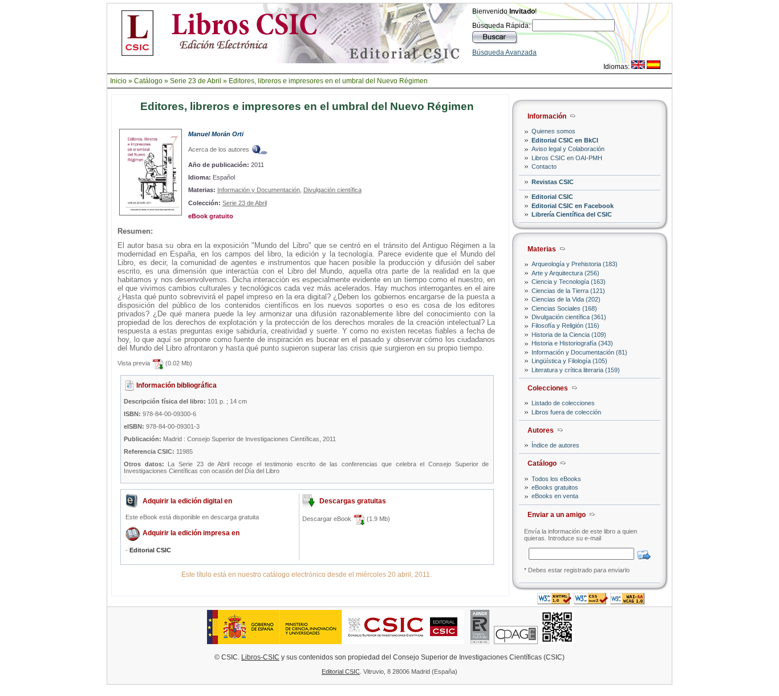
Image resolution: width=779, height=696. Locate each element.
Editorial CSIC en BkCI (564, 140)
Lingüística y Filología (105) (569, 360)
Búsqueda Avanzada (504, 52)
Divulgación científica (332, 189)
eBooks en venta (554, 496)
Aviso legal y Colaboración (567, 148)
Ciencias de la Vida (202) (566, 299)
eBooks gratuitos (554, 487)
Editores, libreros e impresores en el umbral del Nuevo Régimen (328, 81)
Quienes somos (553, 131)
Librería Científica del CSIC (571, 214)
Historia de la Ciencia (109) (568, 334)
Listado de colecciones (563, 403)
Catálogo (148, 81)
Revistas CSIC (552, 181)
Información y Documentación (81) (579, 352)
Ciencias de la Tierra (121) (568, 290)
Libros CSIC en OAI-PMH (566, 157)
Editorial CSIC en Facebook (572, 205)
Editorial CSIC (552, 196)
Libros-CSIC (260, 657)
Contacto (544, 166)
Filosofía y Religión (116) (565, 325)
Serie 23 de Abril (195, 81)
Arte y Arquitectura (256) (565, 273)
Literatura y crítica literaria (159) (575, 370)
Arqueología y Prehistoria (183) (574, 264)
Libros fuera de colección (566, 412)
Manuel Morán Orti (216, 134)
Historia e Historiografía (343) (572, 343)
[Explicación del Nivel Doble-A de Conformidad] (627, 601)
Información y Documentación (258, 189)
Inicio (118, 81)
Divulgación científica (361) (568, 317)
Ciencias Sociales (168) (564, 308)
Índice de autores (555, 445)
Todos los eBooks (556, 478)
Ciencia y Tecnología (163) (568, 281)
